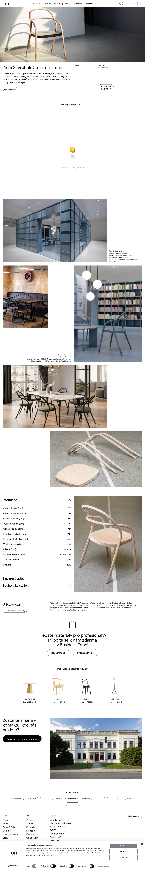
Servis (29, 823)
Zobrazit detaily (103, 866)
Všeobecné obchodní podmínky (60, 821)
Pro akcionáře (57, 833)
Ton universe (77, 3)
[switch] (53, 866)
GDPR (53, 829)
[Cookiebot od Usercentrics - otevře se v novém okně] (12, 866)
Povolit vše (123, 846)
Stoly (5, 837)
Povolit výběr (123, 852)
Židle (5, 819)
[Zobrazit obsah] (69, 499)
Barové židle (9, 826)
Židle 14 (87, 699)
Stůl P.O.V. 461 (30, 699)
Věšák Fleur (115, 699)
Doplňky (7, 830)
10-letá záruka (57, 826)
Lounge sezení (10, 834)
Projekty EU (56, 837)
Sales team (32, 837)
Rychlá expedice (61, 3)
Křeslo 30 (58, 699)
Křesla (6, 823)
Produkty (36, 3)
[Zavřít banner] (142, 844)
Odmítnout (123, 857)
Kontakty (90, 3)
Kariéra (30, 834)
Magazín (30, 830)
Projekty (47, 3)
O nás (29, 819)
